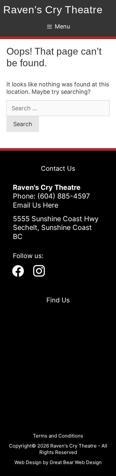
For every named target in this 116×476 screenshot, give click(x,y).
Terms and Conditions (58, 436)
